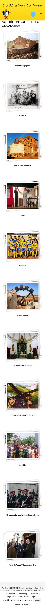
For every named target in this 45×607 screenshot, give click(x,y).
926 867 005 (13, 588)
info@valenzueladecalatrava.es (29, 590)
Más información (22, 604)
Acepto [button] (37, 600)
